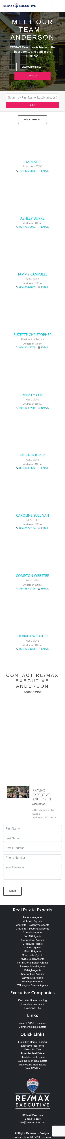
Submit (12, 891)
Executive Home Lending (32, 1000)
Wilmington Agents (32, 981)
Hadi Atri (32, 161)
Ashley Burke (32, 218)
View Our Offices (31, 67)
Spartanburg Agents (32, 973)
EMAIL (45, 170)
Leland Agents (32, 947)
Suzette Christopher (33, 334)
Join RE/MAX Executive (32, 1023)
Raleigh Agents (32, 970)
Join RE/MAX (32, 1068)
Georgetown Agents (32, 939)
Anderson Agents (32, 917)
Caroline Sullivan (32, 515)
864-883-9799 (27, 588)
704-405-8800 (27, 170)
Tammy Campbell (32, 274)
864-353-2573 (27, 467)
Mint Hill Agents (32, 951)
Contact (32, 76)
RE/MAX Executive (41, 1137)
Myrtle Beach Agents (32, 958)
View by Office (31, 120)
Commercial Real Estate (32, 1026)
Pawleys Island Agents (32, 966)
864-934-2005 (27, 287)
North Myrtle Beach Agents (32, 962)
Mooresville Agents (32, 955)
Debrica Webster (32, 636)
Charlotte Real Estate (32, 1057)
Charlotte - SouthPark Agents (32, 928)
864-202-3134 (27, 528)
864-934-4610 (27, 407)
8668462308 (32, 692)
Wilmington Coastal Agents (32, 985)
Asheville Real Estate (33, 1053)
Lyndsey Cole (32, 394)
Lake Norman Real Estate (32, 1060)
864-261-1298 (27, 648)
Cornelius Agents (32, 932)
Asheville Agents (32, 921)
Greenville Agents (33, 943)
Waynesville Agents (33, 977)
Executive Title (32, 1007)
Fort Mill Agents (32, 936)
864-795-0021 (27, 226)
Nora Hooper (32, 455)
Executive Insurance (32, 1004)
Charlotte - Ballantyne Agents (32, 924)
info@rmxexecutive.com (32, 1122)
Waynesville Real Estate (32, 1064)
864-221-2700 (27, 347)
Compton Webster (32, 575)
